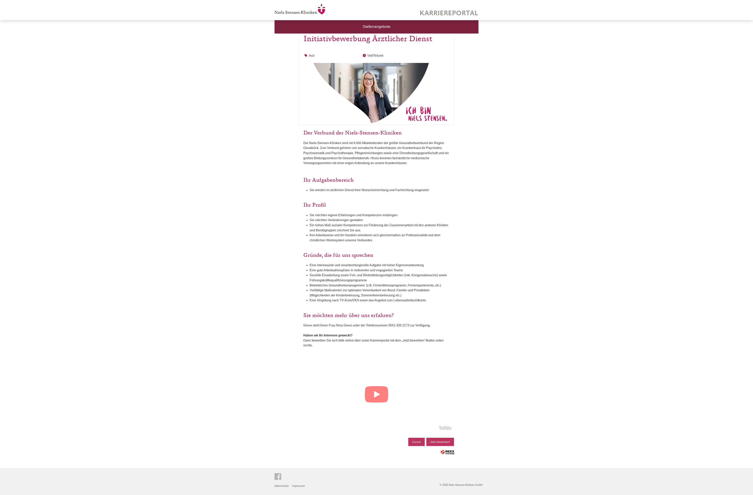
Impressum (298, 485)
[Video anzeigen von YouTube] (376, 395)
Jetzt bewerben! (440, 441)
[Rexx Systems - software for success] (447, 452)
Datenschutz (282, 485)
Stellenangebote (376, 27)
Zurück (416, 441)
